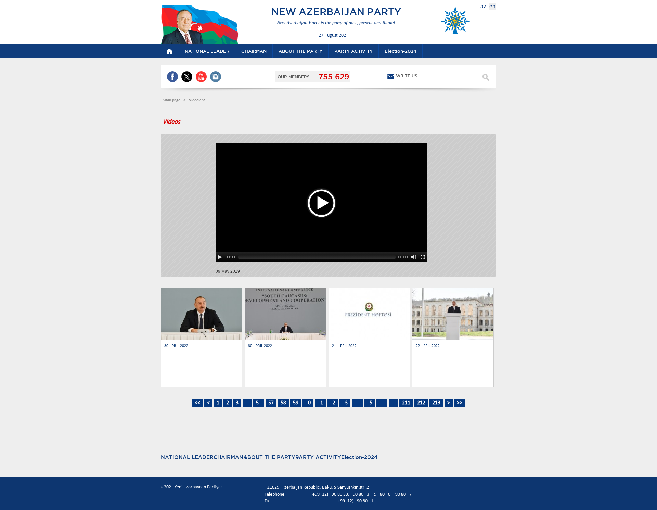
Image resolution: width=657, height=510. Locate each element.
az (483, 6)
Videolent (197, 100)
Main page (172, 100)
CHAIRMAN (228, 457)
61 (320, 403)
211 (406, 403)
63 (345, 403)
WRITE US (406, 76)
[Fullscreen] (422, 257)
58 (283, 403)
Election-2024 (359, 457)
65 (369, 403)
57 (271, 403)
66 (382, 403)
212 (421, 403)
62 (332, 403)
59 (295, 403)
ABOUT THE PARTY (269, 457)
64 (357, 403)
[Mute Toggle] (413, 257)
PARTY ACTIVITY (318, 457)
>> (459, 403)
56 (258, 403)
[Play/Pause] (220, 257)
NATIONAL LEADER (187, 457)
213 (436, 403)
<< (197, 403)
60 (308, 403)
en (492, 6)
